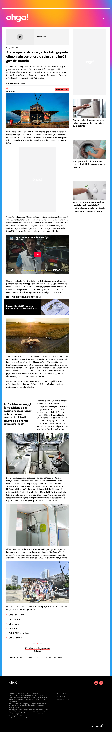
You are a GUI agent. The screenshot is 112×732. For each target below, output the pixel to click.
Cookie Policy (61, 696)
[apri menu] (103, 18)
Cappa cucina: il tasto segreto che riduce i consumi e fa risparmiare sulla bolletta (89, 123)
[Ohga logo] (17, 18)
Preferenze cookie (63, 700)
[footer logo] (29, 682)
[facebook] (101, 683)
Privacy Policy (61, 693)
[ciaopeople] (97, 726)
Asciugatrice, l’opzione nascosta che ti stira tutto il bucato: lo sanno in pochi (89, 164)
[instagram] (96, 683)
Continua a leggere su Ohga (37, 649)
